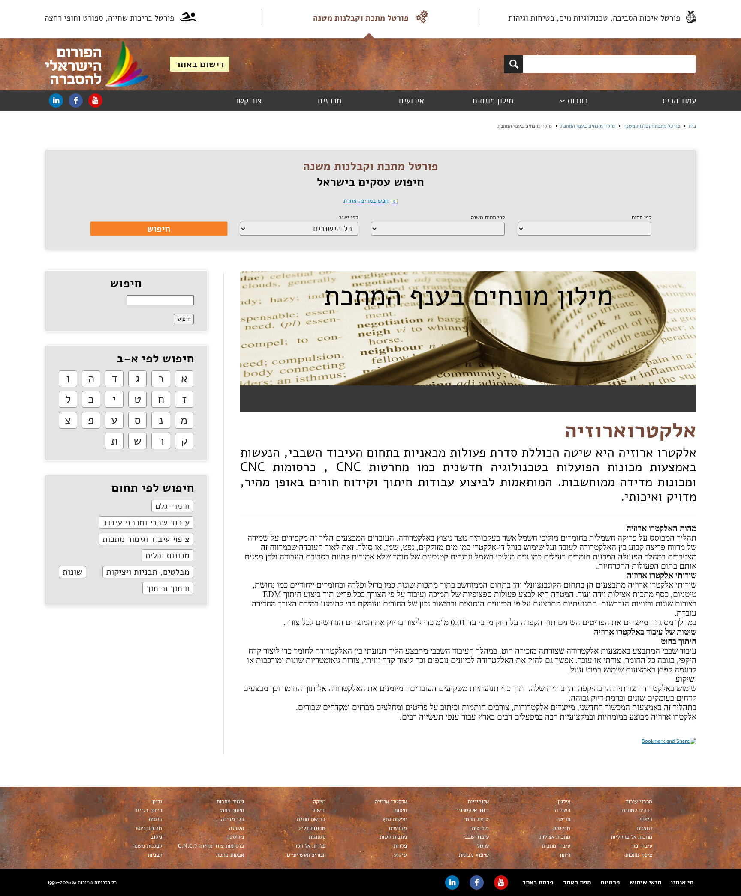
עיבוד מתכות (556, 846)
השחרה (562, 810)
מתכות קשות (393, 837)
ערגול (483, 846)
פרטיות (610, 882)
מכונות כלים (311, 828)
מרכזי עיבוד (638, 802)
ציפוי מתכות (638, 855)
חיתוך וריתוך (168, 588)
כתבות (577, 100)
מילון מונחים (493, 100)
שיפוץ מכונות (474, 855)
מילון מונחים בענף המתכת (587, 125)
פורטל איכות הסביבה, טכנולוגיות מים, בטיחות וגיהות (594, 18)
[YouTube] (95, 100)
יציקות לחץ (395, 819)
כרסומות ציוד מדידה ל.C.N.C (211, 846)
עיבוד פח (642, 846)
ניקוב (156, 837)
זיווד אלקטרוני (473, 810)
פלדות (400, 846)
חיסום (401, 810)
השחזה (236, 828)
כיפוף (646, 819)
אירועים (411, 100)
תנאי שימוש (645, 882)
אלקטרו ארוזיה (391, 802)
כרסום (155, 819)
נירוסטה (235, 837)
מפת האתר (577, 882)
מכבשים (398, 828)
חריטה (563, 819)
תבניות (155, 855)
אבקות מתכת (230, 855)
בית (692, 125)
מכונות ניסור (148, 828)
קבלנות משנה (147, 846)
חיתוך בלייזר (148, 810)
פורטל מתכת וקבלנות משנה (361, 18)
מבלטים (561, 828)
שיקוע (400, 855)
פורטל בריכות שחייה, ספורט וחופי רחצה (109, 18)
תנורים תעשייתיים (306, 855)
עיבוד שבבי (476, 837)
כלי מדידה (232, 819)
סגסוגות (317, 837)
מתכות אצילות (554, 837)
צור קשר (248, 100)
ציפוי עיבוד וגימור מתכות (146, 539)
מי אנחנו (682, 882)
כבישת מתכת (311, 819)
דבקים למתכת (637, 810)
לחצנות (644, 828)
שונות (72, 572)
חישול (319, 810)
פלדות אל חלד (310, 846)
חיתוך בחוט (231, 810)
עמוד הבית (679, 100)
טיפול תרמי (476, 819)
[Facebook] (76, 100)
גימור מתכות (230, 802)
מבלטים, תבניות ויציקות (148, 572)
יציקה (319, 802)
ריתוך (564, 855)
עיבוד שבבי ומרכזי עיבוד (146, 522)
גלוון (157, 802)
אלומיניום (478, 802)
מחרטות (480, 828)
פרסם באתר (537, 882)
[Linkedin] (56, 100)
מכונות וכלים (167, 555)
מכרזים (329, 100)
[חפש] (513, 64)
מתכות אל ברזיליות (631, 837)
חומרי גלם (172, 506)
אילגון (563, 802)
